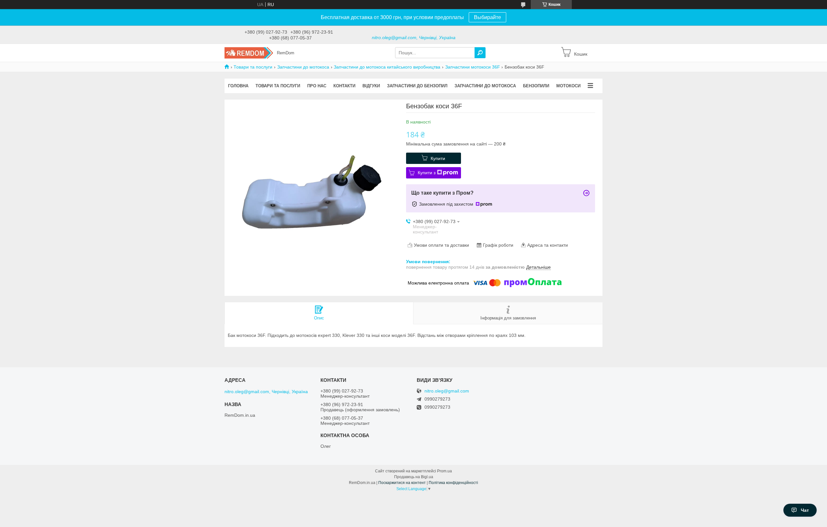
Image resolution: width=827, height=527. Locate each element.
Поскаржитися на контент (402, 482)
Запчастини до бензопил (417, 85)
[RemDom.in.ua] (249, 52)
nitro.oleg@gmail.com (446, 391)
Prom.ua (444, 471)
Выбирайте (487, 17)
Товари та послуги (253, 67)
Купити (438, 158)
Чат (805, 510)
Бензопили (536, 85)
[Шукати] (480, 52)
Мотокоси (568, 85)
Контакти (344, 85)
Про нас (316, 85)
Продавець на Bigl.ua (413, 477)
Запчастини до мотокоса (303, 67)
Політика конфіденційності (453, 482)
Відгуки (371, 85)
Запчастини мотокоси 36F (472, 67)
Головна (238, 85)
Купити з (426, 172)
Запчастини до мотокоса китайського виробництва (387, 67)
